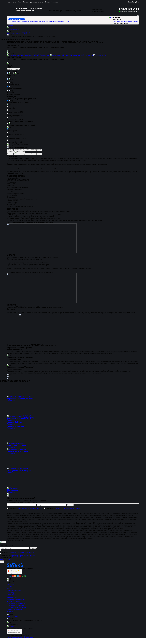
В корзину (117, 21)
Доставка (27, 150)
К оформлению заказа (129, 21)
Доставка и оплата (36, 2)
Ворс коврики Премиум (16, 603)
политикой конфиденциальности (30, 508)
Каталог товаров (16, 19)
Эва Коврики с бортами (16, 600)
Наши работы (11, 2)
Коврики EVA (12, 598)
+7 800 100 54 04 (129, 8)
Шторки (66, 21)
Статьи (47, 2)
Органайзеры (51, 21)
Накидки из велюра (14, 609)
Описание (10, 150)
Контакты (55, 2)
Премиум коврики (39, 21)
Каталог (10, 588)
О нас (19, 2)
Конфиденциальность (15, 637)
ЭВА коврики (13, 21)
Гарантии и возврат (14, 590)
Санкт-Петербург (133, 2)
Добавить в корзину (13, 69)
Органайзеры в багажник (16, 607)
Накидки (59, 21)
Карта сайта (11, 594)
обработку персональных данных (68, 508)
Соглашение (28, 637)
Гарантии (39, 150)
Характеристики (19, 150)
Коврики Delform (13, 602)
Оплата (33, 150)
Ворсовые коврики (25, 21)
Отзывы (25, 2)
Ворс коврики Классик (15, 605)
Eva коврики (11, 151)
